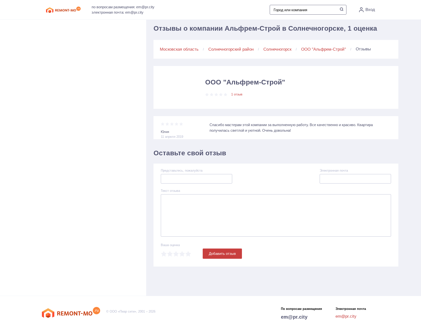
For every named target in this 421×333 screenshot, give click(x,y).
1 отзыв (236, 94)
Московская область (179, 49)
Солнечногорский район (231, 49)
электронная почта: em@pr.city (118, 12)
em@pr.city (294, 317)
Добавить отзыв (222, 253)
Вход (370, 9)
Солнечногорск (277, 49)
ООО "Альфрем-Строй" (323, 49)
